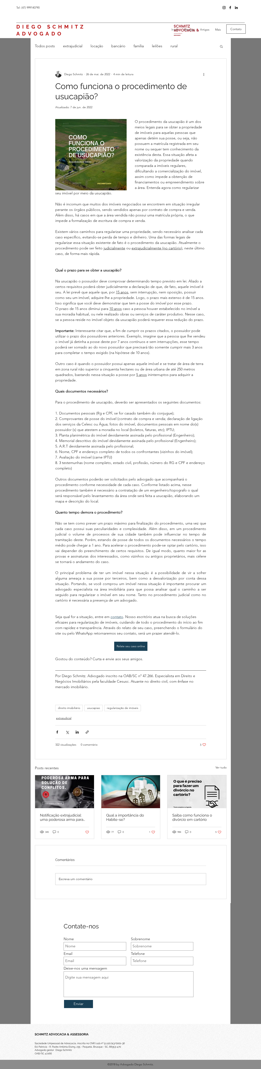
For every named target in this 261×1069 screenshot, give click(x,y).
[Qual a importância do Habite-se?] (130, 791)
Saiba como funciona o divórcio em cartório (192, 817)
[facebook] (230, 8)
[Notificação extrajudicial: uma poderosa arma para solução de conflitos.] (64, 791)
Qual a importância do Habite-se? (125, 817)
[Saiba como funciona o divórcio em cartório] (196, 791)
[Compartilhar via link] (87, 732)
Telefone (138, 953)
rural (174, 46)
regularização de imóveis (122, 708)
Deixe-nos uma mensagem (85, 968)
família (139, 46)
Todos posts (45, 46)
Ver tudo (221, 767)
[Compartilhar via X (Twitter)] (67, 732)
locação (97, 46)
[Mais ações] (203, 74)
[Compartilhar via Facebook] (57, 732)
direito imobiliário (69, 708)
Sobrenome (140, 939)
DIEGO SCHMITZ (51, 27)
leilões (157, 46)
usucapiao (93, 708)
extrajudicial (72, 46)
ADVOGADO (39, 34)
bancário (118, 46)
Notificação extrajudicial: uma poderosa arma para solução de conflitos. (61, 817)
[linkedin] (236, 8)
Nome (69, 939)
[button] (221, 46)
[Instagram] (224, 8)
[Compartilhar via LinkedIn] (77, 732)
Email (68, 953)
